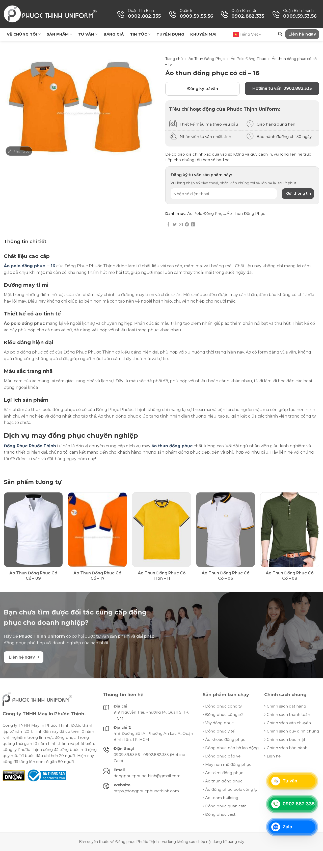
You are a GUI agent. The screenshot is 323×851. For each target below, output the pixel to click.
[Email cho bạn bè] (181, 224)
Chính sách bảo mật (286, 739)
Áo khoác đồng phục (225, 739)
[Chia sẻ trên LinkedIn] (193, 224)
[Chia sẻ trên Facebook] (168, 224)
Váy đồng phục (219, 722)
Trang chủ (174, 58)
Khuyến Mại (203, 34)
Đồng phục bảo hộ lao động (232, 747)
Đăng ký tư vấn (202, 88)
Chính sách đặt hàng (286, 706)
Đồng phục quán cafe (226, 806)
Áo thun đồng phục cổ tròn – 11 (161, 576)
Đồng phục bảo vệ (222, 756)
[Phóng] (19, 151)
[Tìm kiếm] (280, 34)
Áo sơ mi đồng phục (224, 772)
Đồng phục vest (220, 814)
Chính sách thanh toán (288, 714)
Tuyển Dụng (170, 34)
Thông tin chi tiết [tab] (25, 241)
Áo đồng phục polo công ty (231, 789)
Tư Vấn (86, 34)
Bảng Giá (113, 34)
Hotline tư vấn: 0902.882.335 (282, 88)
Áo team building (221, 797)
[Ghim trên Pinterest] (187, 224)
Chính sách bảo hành (287, 747)
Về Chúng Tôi (22, 34)
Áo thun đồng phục (224, 781)
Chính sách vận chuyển (289, 722)
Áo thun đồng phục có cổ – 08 (290, 576)
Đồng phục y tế (219, 731)
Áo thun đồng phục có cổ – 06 (226, 576)
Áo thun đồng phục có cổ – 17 (97, 576)
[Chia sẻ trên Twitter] (175, 224)
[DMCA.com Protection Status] (14, 775)
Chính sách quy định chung (293, 731)
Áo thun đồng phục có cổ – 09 (33, 576)
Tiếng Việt (248, 34)
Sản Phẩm (58, 34)
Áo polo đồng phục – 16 (29, 265)
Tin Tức (138, 34)
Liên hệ (274, 756)
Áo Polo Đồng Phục (248, 58)
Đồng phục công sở (224, 714)
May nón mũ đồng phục (228, 764)
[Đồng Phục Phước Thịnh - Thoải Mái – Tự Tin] (50, 14)
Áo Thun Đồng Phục (207, 58)
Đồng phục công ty (223, 706)
